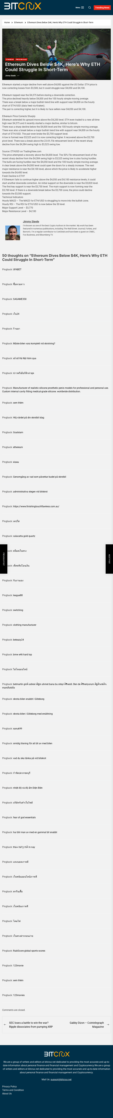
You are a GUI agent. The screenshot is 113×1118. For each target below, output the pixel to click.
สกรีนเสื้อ (18, 891)
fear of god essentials (24, 817)
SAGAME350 (19, 299)
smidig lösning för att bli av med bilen (32, 743)
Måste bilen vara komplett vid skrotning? (34, 343)
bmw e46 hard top (22, 654)
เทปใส (16, 521)
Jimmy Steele (10, 76)
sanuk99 (17, 728)
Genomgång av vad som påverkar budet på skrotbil (39, 476)
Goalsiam (18, 432)
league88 (18, 595)
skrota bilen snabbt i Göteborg (28, 699)
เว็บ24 (16, 313)
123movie (18, 965)
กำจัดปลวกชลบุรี (21, 773)
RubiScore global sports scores (29, 950)
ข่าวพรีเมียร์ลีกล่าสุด (23, 373)
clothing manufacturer (24, 625)
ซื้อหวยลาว (19, 284)
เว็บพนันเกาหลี (20, 906)
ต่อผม (16, 462)
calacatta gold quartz (24, 536)
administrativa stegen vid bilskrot (30, 491)
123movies (19, 995)
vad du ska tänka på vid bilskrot (29, 758)
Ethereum (10, 59)
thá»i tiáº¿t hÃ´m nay (24, 847)
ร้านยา (16, 328)
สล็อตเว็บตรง (19, 550)
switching (18, 610)
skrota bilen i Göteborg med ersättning (33, 713)
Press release (21, 59)
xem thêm (18, 402)
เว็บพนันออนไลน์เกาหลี (25, 876)
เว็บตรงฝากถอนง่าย (23, 936)
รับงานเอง (18, 580)
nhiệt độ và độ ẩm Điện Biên (28, 787)
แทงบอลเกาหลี (20, 861)
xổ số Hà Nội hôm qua (24, 358)
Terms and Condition (13, 1090)
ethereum (18, 447)
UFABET (17, 269)
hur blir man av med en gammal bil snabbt (35, 832)
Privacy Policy (9, 1086)
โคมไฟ (16, 921)
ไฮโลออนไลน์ (20, 669)
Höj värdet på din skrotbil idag (28, 417)
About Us (7, 1093)
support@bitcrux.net (61, 1079)
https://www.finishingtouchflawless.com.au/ (36, 506)
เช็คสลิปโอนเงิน (21, 565)
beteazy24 (18, 639)
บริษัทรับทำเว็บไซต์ (23, 802)
